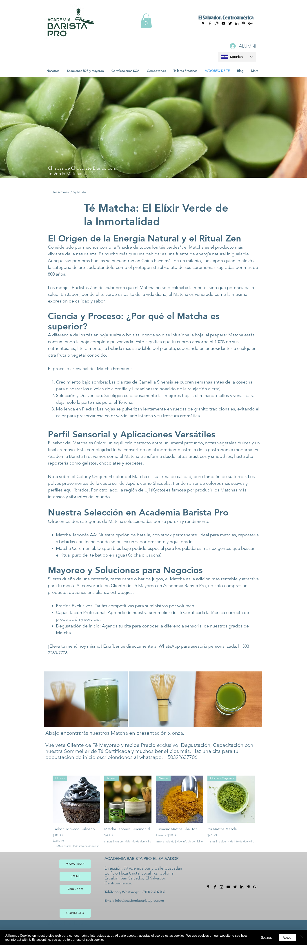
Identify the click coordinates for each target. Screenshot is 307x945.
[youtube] (223, 23)
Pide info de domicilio (86, 846)
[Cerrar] (301, 937)
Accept (287, 937)
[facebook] (210, 23)
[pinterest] (248, 887)
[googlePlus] (255, 887)
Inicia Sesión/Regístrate (69, 192)
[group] (153, 811)
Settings (266, 937)
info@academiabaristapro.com (139, 900)
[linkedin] (237, 23)
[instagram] (216, 23)
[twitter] (230, 23)
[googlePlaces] (203, 23)
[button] (146, 20)
